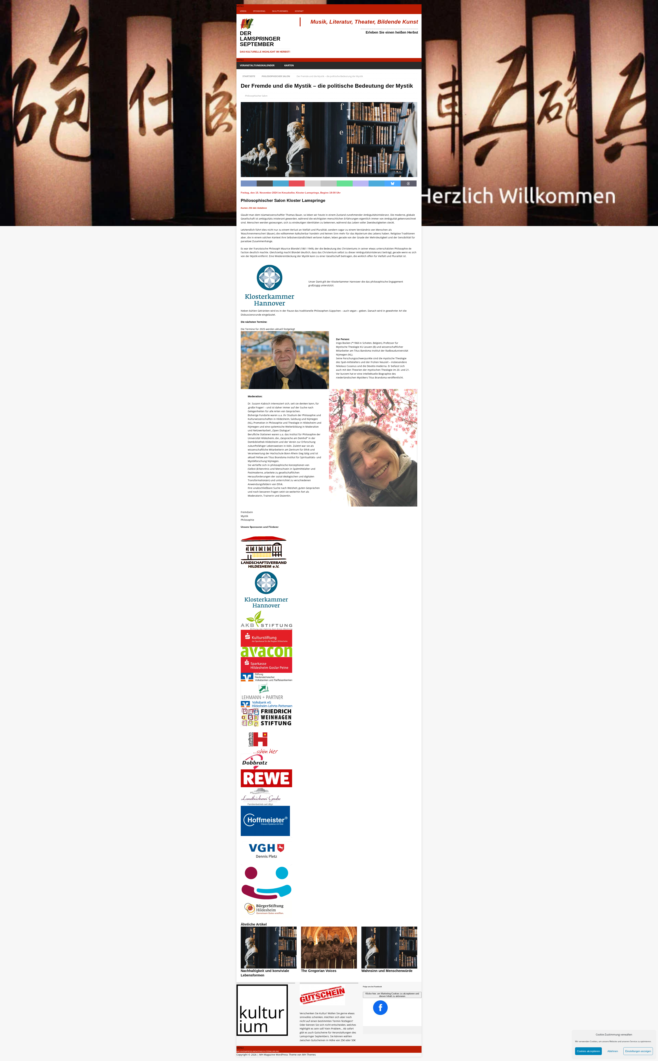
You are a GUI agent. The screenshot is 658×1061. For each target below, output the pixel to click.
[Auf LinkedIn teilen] (281, 183)
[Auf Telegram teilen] (377, 183)
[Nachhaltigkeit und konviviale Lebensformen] (269, 966)
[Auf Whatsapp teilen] (345, 183)
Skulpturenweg (280, 11)
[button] (240, 6)
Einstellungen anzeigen (638, 1051)
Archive (240, 1051)
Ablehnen (612, 1051)
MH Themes (309, 1054)
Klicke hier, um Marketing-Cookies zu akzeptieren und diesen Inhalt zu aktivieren (392, 994)
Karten (289, 65)
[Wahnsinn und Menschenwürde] (389, 966)
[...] (301, 1044)
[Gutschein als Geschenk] (322, 1003)
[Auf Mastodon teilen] (361, 183)
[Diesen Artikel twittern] (265, 183)
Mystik (244, 516)
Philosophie (247, 519)
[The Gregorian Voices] (329, 966)
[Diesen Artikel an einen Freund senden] (313, 183)
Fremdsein (247, 512)
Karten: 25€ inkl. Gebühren (254, 208)
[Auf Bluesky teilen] (392, 183)
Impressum (249, 1051)
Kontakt (299, 11)
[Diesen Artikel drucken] (329, 183)
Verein (243, 11)
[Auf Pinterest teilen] (297, 183)
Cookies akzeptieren (588, 1051)
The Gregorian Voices (318, 971)
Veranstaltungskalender (257, 65)
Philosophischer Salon (256, 95)
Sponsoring (259, 11)
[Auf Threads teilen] (409, 183)
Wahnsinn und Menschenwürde (386, 971)
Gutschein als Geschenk (320, 1007)
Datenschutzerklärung (267, 1051)
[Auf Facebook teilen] (249, 183)
